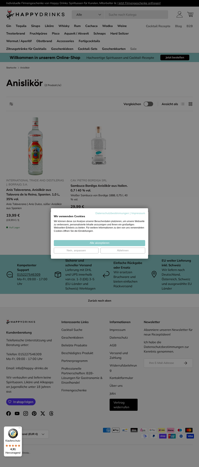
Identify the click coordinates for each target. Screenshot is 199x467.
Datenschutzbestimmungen (112, 213)
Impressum (138, 213)
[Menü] (19, 428)
